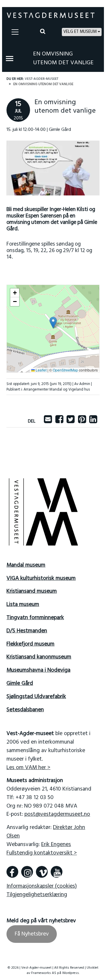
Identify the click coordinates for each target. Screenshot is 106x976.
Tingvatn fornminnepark (35, 617)
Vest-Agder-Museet (41, 79)
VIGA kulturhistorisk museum (41, 578)
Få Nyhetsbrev (32, 934)
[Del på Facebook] (59, 421)
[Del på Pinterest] (82, 421)
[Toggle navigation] (15, 31)
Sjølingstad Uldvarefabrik (36, 696)
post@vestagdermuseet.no (57, 814)
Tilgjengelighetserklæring (36, 894)
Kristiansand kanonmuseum (38, 657)
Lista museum (22, 604)
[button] (53, 323)
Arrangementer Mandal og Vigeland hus (57, 389)
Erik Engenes (56, 844)
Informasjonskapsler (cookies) (41, 886)
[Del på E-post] (48, 421)
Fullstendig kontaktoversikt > (41, 853)
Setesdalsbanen (25, 709)
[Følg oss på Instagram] (27, 872)
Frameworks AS (43, 973)
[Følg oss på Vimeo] (42, 872)
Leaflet (41, 369)
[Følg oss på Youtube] (56, 872)
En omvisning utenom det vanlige (63, 58)
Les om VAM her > (28, 767)
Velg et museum (80, 31)
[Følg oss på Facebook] (12, 872)
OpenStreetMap (65, 369)
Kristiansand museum (31, 591)
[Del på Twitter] (70, 421)
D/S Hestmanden (26, 631)
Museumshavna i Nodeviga (38, 670)
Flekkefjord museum (30, 644)
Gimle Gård (19, 683)
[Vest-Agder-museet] (50, 15)
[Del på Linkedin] (93, 421)
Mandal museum (25, 565)
